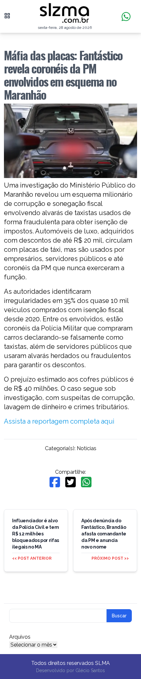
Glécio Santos (90, 670)
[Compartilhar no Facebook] (55, 482)
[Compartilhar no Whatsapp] (86, 482)
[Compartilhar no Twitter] (70, 482)
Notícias (86, 448)
